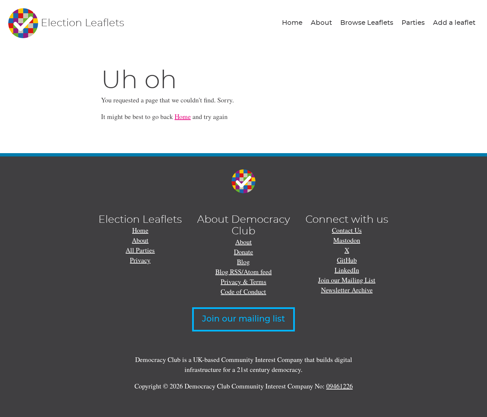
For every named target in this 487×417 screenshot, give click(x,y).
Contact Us (347, 230)
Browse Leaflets (366, 23)
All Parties (140, 250)
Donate (243, 251)
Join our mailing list (243, 319)
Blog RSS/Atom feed (243, 271)
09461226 (339, 386)
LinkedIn (347, 270)
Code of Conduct (243, 291)
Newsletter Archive (347, 289)
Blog (243, 261)
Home (292, 23)
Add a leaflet (454, 23)
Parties (413, 23)
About (321, 23)
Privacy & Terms (243, 281)
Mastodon (346, 240)
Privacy (140, 260)
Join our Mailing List (346, 279)
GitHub (347, 260)
